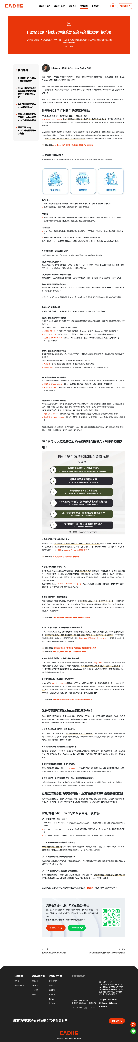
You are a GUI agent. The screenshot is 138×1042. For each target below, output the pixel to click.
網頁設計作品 (44, 6)
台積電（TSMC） (49, 331)
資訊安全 (35, 994)
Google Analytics (71, 768)
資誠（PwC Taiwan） (51, 414)
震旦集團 (47, 364)
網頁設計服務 (59, 6)
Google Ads (97, 663)
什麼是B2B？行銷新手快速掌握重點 (27, 79)
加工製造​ (52, 990)
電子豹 (79, 584)
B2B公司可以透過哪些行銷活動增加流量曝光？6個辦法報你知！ (27, 93)
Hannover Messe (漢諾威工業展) (75, 550)
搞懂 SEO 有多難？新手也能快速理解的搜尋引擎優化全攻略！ (75, 648)
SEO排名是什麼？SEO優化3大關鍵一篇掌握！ (69, 652)
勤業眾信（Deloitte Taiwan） (54, 417)
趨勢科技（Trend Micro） (53, 384)
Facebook (63, 683)
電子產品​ (52, 986)
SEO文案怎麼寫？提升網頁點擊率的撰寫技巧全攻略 (71, 617)
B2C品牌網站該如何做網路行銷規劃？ (67, 557)
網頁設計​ (35, 981)
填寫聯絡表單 (55, 928)
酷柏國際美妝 (48, 367)
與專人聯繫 (76, 928)
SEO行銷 (35, 990)
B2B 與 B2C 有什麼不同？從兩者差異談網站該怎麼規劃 (73, 145)
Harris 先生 (104, 638)
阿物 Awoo (83, 638)
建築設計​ (52, 999)
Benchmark (70, 584)
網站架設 (35, 986)
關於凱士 (72, 6)
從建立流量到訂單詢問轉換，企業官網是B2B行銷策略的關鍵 (27, 117)
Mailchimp (61, 584)
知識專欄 (84, 6)
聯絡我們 (95, 6)
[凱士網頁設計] (19, 6)
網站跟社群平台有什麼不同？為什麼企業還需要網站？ (72, 700)
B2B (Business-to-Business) (52, 119)
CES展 (60, 550)
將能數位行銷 (93, 638)
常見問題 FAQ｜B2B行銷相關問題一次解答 (27, 131)
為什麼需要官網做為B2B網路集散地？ (27, 106)
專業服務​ (52, 1003)
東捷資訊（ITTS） (50, 388)
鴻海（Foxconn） (50, 334)
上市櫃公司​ (53, 981)
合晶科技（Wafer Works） (53, 338)
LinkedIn (55, 683)
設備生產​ (52, 994)
